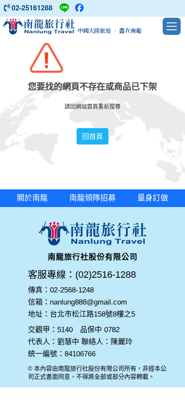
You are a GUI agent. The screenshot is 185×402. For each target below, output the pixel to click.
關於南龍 (32, 198)
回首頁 (92, 136)
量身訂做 (152, 198)
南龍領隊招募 (92, 198)
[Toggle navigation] (172, 26)
